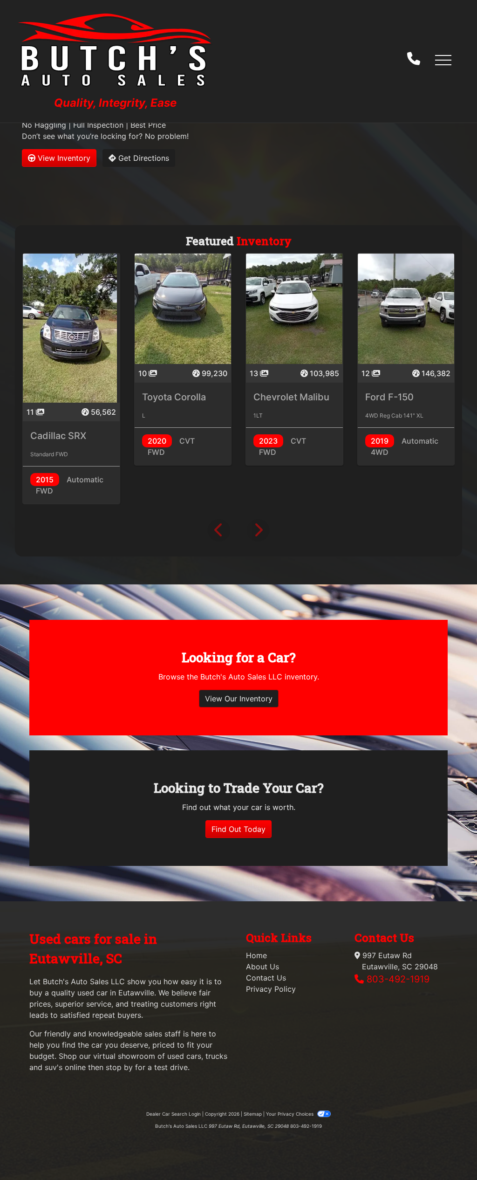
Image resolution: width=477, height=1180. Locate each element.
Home (256, 955)
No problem (166, 136)
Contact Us (266, 977)
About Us (262, 966)
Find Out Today (238, 829)
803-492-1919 (398, 979)
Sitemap (253, 1114)
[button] (443, 59)
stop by (119, 1067)
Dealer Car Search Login (173, 1114)
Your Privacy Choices (290, 1114)
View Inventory (62, 158)
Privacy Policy (271, 989)
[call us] (413, 59)
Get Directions (142, 158)
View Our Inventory (239, 698)
